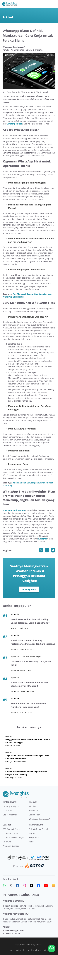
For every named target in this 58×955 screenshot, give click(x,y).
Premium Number (11, 846)
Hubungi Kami (29, 589)
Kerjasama (34, 837)
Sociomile (33, 810)
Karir (31, 841)
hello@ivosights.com (14, 930)
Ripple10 (33, 806)
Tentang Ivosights (11, 806)
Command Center (11, 833)
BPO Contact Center (12, 829)
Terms (27, 950)
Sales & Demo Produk (38, 829)
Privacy (19, 950)
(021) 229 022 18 (12, 933)
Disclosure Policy (40, 950)
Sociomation (34, 814)
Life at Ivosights (10, 814)
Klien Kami (7, 810)
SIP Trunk (7, 841)
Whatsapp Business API (39, 819)
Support (32, 833)
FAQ (12, 950)
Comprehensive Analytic (14, 837)
